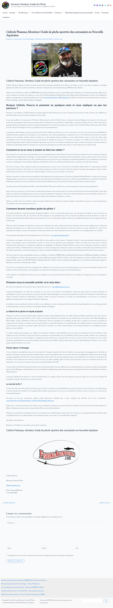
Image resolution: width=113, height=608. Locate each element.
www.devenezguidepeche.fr (60, 235)
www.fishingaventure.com (60, 287)
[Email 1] (110, 5)
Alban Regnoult (64, 98)
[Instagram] (97, 5)
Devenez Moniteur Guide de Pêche (28, 4)
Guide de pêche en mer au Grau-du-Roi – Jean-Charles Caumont (22, 591)
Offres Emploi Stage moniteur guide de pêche (79, 13)
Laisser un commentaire (14, 39)
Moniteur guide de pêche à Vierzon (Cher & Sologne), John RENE (23, 594)
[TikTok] (102, 5)
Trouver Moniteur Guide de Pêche (42, 13)
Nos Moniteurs (23, 13)
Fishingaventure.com (13, 485)
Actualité (12, 13)
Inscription (6, 17)
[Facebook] (94, 5)
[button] (16, 12)
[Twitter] (105, 5)
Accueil (5, 13)
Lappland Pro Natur (50, 98)
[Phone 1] (108, 5)
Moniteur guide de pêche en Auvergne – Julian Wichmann (20, 584)
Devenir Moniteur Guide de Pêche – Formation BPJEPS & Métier (22, 587)
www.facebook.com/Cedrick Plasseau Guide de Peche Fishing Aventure (30, 401)
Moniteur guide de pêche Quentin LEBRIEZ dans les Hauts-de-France (24, 580)
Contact (97, 13)
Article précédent (8, 503)
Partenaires (105, 13)
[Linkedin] (100, 5)
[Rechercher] (105, 601)
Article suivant (105, 503)
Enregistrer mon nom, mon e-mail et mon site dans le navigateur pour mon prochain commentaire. (41, 555)
